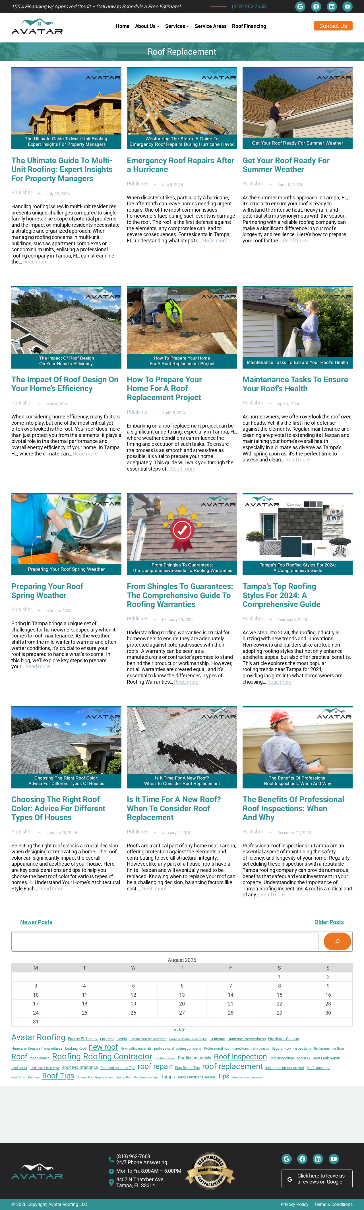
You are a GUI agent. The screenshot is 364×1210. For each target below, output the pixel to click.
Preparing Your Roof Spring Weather (47, 591)
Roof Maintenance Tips (117, 1068)
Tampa (168, 1077)
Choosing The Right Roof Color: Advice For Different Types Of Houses (58, 808)
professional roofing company (177, 1048)
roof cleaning (40, 1058)
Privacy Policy (295, 1204)
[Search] (337, 941)
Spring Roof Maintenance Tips (137, 1077)
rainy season (260, 1048)
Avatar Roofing (38, 1037)
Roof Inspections (282, 1058)
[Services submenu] (187, 26)
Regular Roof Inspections (292, 1048)
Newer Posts (31, 922)
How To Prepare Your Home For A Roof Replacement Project (164, 388)
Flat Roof (107, 1039)
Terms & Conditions (333, 1204)
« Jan (180, 1030)
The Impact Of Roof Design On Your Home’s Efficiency (65, 384)
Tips (223, 1076)
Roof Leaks (19, 1068)
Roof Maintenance (79, 1067)
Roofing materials (194, 1058)
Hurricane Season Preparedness (37, 1048)
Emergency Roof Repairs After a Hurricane (180, 165)
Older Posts (334, 922)
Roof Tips (58, 1075)
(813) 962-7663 (249, 6)
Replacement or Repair (330, 1048)
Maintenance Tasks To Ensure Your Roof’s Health (295, 384)
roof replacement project (284, 1068)
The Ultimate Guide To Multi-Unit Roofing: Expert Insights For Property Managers (62, 169)
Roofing (66, 1056)
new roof (103, 1047)
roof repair (155, 1066)
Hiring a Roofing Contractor (188, 1039)
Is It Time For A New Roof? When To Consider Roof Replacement (174, 808)
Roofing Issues (165, 1058)
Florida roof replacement (148, 1039)
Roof (19, 1056)
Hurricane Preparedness (247, 1039)
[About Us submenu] (158, 26)
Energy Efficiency (83, 1039)
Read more (35, 262)
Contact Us (333, 26)
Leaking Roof (75, 1048)
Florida (121, 1039)
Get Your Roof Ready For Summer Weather (286, 165)
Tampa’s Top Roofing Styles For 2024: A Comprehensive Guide (281, 595)
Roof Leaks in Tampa (44, 1068)
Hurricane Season (283, 1039)
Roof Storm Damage (25, 1077)
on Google (331, 1182)
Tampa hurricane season (196, 1077)
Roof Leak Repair (326, 1058)
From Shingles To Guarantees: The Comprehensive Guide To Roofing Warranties (180, 595)
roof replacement (232, 1066)
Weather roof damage (247, 1077)
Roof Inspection (240, 1056)
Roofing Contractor (117, 1056)
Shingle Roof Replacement (95, 1077)
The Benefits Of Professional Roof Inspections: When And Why (293, 808)
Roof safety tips (318, 1068)
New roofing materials (136, 1048)
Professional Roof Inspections (226, 1048)
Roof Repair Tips (187, 1068)
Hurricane (217, 1039)
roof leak (303, 1058)
